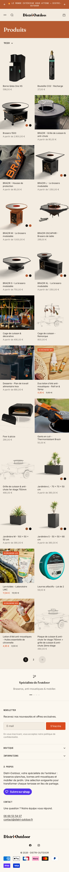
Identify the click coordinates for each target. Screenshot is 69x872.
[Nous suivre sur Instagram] (38, 845)
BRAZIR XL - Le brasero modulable (49, 285)
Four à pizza (9, 437)
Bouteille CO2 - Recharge (50, 86)
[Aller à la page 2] (42, 659)
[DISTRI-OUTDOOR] (34, 836)
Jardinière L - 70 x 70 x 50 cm (51, 488)
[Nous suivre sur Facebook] (30, 845)
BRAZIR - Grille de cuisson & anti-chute (52, 134)
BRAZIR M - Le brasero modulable (14, 235)
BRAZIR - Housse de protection (13, 184)
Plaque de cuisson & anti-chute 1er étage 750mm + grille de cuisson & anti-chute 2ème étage (50, 641)
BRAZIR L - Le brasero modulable (49, 184)
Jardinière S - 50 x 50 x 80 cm (51, 538)
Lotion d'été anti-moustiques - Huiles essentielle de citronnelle (17, 640)
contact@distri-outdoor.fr (18, 819)
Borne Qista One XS (12, 86)
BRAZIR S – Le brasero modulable (14, 285)
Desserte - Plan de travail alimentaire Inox (15, 385)
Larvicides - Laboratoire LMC (15, 588)
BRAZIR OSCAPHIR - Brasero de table (48, 235)
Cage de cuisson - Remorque (47, 335)
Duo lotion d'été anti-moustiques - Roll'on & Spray (49, 387)
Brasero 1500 (9, 133)
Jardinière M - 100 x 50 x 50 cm (15, 538)
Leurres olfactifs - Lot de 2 (51, 587)
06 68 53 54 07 (13, 815)
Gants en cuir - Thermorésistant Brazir (49, 438)
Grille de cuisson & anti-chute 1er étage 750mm (15, 488)
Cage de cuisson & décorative (12, 335)
